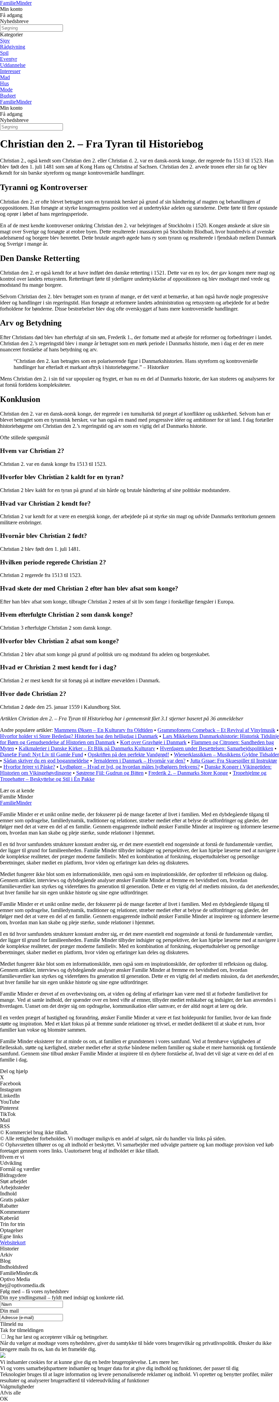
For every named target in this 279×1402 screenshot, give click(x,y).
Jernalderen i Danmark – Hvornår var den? (139, 761)
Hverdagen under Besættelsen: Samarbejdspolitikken (216, 748)
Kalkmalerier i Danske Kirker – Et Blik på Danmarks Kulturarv (87, 748)
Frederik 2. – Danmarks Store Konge (188, 773)
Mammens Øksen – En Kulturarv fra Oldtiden (103, 730)
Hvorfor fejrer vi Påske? (29, 767)
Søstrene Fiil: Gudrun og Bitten (110, 773)
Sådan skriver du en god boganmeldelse (46, 761)
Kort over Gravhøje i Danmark (153, 742)
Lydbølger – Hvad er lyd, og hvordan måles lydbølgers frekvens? (130, 767)
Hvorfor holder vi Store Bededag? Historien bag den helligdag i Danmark (79, 736)
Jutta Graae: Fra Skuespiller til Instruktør (233, 761)
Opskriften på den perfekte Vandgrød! (128, 754)
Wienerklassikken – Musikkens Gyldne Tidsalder (226, 754)
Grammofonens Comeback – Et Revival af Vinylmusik (216, 730)
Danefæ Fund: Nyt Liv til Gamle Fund (41, 754)
